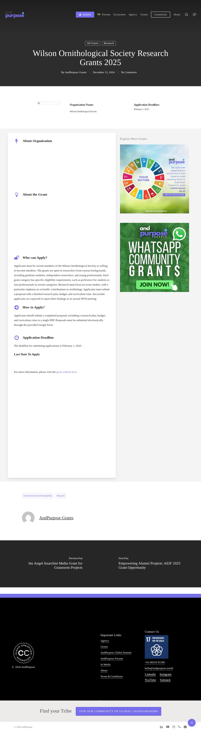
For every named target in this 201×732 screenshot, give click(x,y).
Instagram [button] (165, 674)
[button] (195, 14)
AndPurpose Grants (76, 72)
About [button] (103, 670)
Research (109, 43)
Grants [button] (104, 646)
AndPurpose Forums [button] (111, 658)
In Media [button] (105, 664)
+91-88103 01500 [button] (155, 662)
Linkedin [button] (150, 674)
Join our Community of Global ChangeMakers (118, 711)
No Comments (129, 72)
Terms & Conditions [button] (111, 676)
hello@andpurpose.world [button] (159, 668)
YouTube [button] (150, 680)
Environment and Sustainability (38, 496)
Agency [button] (104, 640)
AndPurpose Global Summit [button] (115, 652)
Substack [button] (165, 680)
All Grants (92, 43)
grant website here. (66, 371)
